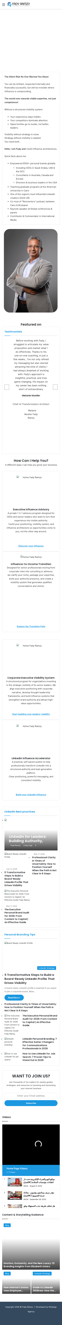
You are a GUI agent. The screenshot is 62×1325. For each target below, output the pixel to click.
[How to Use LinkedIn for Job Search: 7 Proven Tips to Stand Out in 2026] (12, 1057)
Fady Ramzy (16, 845)
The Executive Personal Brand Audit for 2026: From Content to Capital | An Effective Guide (16, 916)
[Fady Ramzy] (18, 4)
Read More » (14, 997)
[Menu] (3, 5)
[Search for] (58, 5)
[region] (31, 40)
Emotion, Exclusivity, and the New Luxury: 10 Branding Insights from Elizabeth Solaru (29, 1265)
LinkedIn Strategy (42, 1273)
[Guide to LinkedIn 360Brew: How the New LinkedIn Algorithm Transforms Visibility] (45, 1282)
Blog (7, 1225)
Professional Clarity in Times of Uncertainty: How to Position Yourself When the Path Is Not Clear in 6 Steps (44, 865)
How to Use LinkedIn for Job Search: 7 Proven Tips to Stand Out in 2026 (38, 1057)
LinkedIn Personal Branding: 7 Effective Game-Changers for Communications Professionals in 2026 (39, 1043)
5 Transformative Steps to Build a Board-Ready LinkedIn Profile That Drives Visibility (16, 879)
